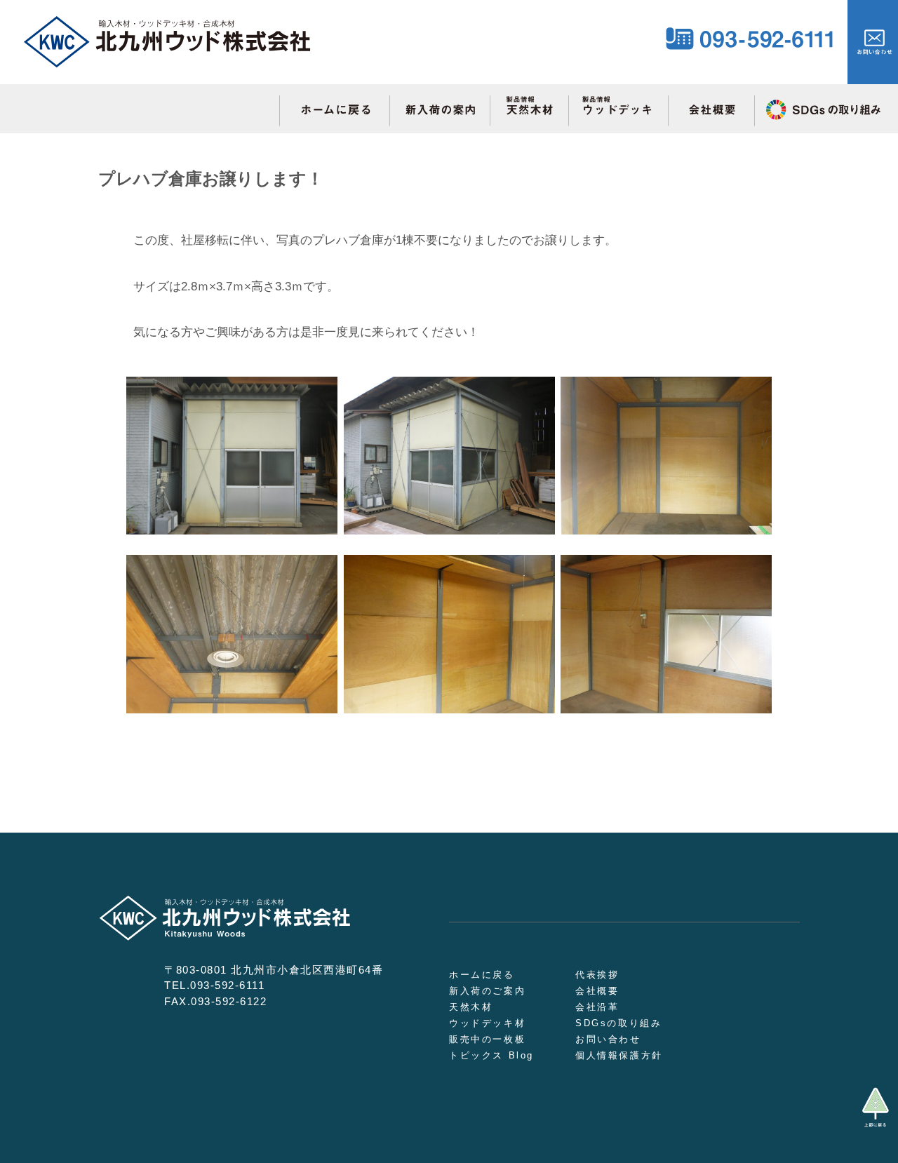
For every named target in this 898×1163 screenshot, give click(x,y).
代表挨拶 (597, 974)
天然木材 (470, 1007)
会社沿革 (597, 1007)
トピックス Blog (491, 1055)
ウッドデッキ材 (487, 1023)
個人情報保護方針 (619, 1055)
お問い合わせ (608, 1039)
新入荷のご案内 (487, 991)
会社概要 (597, 991)
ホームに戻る (482, 974)
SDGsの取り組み (618, 1023)
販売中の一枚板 (487, 1039)
